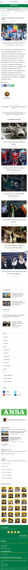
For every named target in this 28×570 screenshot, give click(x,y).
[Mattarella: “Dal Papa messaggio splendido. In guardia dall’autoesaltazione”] (6, 323)
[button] (3, 35)
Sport (5, 346)
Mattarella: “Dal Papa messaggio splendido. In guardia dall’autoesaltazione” (17, 324)
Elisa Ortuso (4, 445)
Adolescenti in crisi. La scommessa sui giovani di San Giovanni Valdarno (18, 295)
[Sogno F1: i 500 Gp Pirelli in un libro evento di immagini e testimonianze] (14, 131)
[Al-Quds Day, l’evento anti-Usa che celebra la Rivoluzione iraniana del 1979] (14, 157)
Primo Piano (7, 365)
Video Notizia (7, 378)
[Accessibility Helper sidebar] (26, 252)
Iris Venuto (4, 21)
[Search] (26, 2)
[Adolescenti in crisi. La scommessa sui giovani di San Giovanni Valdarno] (6, 295)
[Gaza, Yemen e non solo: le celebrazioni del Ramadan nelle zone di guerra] (14, 183)
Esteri (5, 340)
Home (2, 11)
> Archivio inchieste (6, 475)
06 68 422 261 (3, 546)
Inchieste (6, 362)
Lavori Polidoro (8, 381)
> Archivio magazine (6, 472)
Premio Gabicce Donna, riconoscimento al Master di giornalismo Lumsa (18, 303)
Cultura (6, 343)
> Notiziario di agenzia (7, 478)
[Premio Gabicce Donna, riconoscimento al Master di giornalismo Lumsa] (6, 303)
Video (5, 369)
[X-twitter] (15, 532)
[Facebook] (8, 532)
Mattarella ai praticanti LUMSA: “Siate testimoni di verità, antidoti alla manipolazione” (14, 316)
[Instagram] (12, 532)
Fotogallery (8, 11)
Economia (6, 350)
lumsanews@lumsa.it (5, 548)
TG (4, 372)
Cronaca (6, 337)
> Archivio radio (5, 463)
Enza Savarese (14, 441)
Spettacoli (6, 356)
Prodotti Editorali (4, 565)
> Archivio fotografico (6, 469)
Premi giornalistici (4, 564)
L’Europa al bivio (6, 309)
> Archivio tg (4, 466)
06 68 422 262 (5, 545)
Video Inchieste (8, 375)
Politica (6, 353)
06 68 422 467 (5, 554)
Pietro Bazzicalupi (14, 434)
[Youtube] (18, 532)
